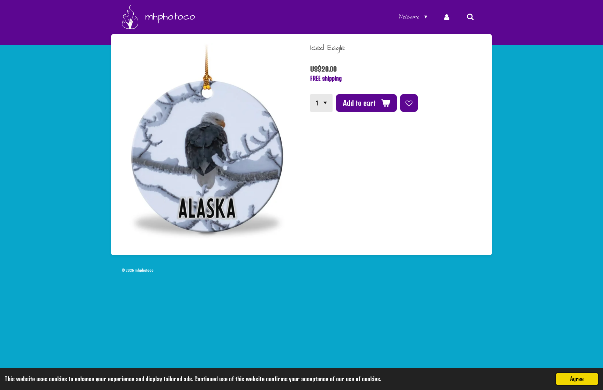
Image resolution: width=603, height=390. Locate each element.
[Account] (446, 17)
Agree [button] (577, 379)
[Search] (470, 17)
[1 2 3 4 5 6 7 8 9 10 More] (321, 103)
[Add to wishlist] (409, 103)
